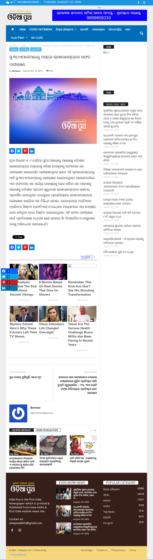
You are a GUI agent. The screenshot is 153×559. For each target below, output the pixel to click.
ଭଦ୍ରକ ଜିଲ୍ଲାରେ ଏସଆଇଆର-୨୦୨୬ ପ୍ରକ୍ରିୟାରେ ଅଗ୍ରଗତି (121, 186)
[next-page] (95, 430)
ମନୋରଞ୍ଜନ (98, 29)
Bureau (16, 70)
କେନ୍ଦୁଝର (108, 523)
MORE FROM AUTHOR (47, 430)
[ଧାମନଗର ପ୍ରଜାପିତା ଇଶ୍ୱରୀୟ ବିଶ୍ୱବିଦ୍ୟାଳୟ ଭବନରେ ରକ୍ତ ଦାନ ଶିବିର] (63, 528)
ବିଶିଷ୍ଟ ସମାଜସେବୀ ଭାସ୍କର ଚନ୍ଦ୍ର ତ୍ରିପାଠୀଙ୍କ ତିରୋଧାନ (122, 171)
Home (13, 45)
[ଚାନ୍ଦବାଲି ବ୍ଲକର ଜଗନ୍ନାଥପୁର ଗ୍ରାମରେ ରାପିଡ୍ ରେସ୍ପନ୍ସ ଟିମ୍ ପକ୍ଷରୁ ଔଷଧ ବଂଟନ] (63, 511)
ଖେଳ (127, 29)
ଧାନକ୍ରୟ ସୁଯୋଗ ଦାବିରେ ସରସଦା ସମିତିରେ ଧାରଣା (122, 227)
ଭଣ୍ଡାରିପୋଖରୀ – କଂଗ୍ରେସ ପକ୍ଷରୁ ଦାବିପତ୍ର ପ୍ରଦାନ (123, 241)
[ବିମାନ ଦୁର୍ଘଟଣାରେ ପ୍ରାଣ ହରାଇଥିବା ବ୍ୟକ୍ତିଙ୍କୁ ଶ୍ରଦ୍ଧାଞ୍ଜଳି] (53, 445)
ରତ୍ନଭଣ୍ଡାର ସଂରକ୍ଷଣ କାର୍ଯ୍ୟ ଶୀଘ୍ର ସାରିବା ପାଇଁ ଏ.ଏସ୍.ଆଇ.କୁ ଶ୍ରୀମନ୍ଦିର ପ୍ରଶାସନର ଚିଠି (21, 462)
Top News (14, 454)
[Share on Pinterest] (25, 151)
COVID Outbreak (40, 29)
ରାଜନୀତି (84, 29)
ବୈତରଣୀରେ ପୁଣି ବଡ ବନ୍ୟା (118, 252)
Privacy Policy (118, 550)
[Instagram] (144, 2)
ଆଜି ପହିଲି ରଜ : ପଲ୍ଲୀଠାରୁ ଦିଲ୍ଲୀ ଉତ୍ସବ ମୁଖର (83, 459)
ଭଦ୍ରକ (106, 500)
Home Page (86, 550)
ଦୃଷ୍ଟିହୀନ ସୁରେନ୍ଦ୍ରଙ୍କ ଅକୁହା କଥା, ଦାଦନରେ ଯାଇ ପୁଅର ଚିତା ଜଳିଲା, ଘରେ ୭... (85, 494)
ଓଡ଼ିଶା (22, 29)
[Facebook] (138, 2)
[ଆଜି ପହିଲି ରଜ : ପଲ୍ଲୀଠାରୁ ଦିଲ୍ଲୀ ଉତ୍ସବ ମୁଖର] (83, 445)
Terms (132, 550)
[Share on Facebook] (12, 151)
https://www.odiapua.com (41, 413)
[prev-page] (90, 430)
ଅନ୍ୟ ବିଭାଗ (17, 37)
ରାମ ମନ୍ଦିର (37, 37)
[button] (141, 33)
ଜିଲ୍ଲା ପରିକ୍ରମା (64, 29)
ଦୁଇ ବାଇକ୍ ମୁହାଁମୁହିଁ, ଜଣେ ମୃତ (25, 377)
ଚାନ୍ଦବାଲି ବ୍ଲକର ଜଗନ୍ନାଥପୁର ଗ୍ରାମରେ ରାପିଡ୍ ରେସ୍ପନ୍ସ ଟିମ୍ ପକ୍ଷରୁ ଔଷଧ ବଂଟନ (120, 139)
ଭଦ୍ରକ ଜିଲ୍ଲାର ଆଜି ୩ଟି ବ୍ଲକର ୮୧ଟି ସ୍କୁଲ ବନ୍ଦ (121, 214)
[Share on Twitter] (18, 151)
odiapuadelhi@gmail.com (25, 523)
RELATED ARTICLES (21, 430)
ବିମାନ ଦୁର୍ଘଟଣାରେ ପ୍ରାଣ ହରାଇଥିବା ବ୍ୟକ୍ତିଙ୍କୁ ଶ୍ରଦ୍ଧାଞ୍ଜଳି (51, 461)
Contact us (102, 550)
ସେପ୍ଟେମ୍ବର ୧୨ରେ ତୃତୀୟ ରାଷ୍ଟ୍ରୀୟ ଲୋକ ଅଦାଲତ (118, 201)
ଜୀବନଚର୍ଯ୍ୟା (115, 29)
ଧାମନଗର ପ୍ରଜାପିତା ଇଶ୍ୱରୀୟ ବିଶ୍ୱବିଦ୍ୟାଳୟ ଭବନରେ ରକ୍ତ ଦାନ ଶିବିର (122, 156)
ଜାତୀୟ (24, 49)
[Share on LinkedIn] (32, 151)
